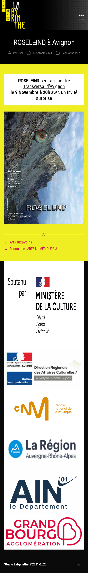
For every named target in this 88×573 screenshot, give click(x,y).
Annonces (74, 53)
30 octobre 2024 (42, 53)
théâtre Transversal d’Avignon (46, 84)
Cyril (20, 53)
